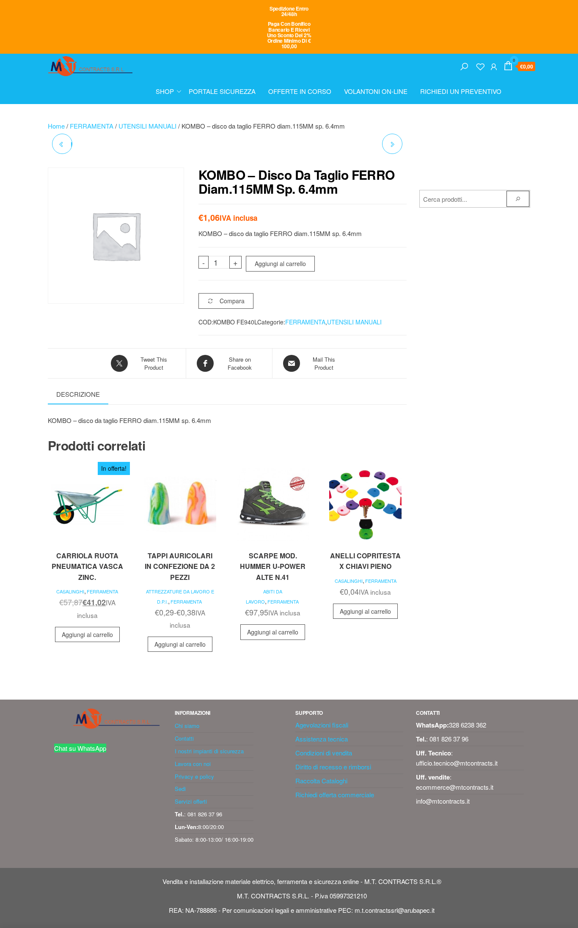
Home (56, 125)
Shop (165, 91)
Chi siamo (187, 726)
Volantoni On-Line (375, 91)
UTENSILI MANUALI (147, 125)
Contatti (184, 738)
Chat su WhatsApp (80, 748)
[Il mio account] (493, 65)
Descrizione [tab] (78, 394)
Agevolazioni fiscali (321, 724)
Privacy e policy (194, 776)
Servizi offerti (191, 801)
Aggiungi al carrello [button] (87, 634)
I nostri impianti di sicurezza (209, 751)
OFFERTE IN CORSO (299, 91)
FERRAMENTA (91, 125)
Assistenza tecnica (321, 738)
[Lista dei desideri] (480, 65)
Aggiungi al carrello (280, 263)
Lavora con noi (193, 764)
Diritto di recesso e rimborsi (333, 766)
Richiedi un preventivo (460, 91)
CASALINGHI (70, 591)
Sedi (180, 789)
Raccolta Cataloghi (321, 780)
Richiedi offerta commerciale (334, 794)
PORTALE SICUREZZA (222, 91)
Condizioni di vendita (323, 752)
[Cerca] (464, 65)
